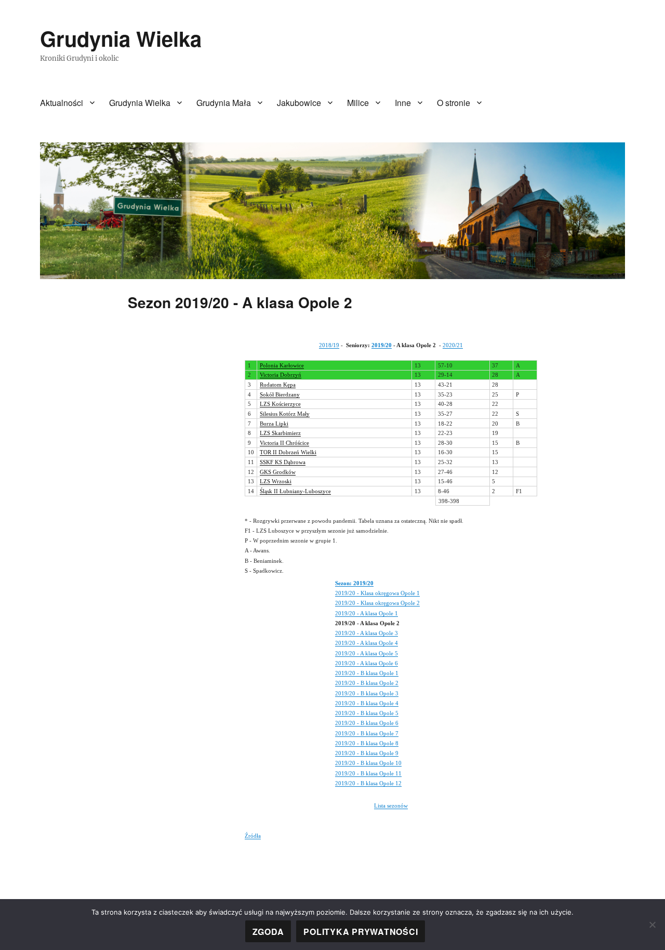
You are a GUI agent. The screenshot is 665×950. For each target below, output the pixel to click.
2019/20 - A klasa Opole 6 (366, 663)
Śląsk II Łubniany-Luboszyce (295, 491)
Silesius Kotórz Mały (285, 414)
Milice (358, 103)
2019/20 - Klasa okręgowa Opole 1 (377, 593)
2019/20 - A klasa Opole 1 (366, 613)
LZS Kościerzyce (280, 404)
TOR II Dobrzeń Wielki (288, 452)
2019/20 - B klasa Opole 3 (366, 693)
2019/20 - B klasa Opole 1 (366, 673)
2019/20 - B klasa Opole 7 (366, 733)
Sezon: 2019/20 (354, 583)
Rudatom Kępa (278, 384)
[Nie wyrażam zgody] (652, 924)
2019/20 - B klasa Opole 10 (368, 763)
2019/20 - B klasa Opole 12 (368, 783)
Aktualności (61, 103)
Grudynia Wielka (121, 38)
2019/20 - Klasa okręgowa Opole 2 (377, 603)
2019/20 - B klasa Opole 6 (366, 723)
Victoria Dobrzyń (280, 375)
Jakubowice (299, 103)
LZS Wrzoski (275, 481)
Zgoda (268, 932)
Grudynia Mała (223, 103)
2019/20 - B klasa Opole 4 (366, 703)
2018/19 (329, 345)
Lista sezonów (391, 805)
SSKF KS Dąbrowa (282, 462)
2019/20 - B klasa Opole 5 (366, 713)
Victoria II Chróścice (284, 443)
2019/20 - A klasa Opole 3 (366, 633)
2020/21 (453, 345)
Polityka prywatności (360, 932)
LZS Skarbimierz (280, 433)
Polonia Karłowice (282, 365)
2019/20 (381, 345)
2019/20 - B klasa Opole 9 (366, 753)
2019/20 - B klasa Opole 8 (366, 743)
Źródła (253, 836)
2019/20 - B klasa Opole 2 (366, 683)
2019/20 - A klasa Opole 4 (366, 643)
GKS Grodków (278, 472)
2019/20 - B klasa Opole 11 (368, 773)
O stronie (453, 103)
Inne (403, 103)
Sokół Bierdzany (280, 394)
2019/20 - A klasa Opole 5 (366, 653)
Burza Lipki (274, 423)
